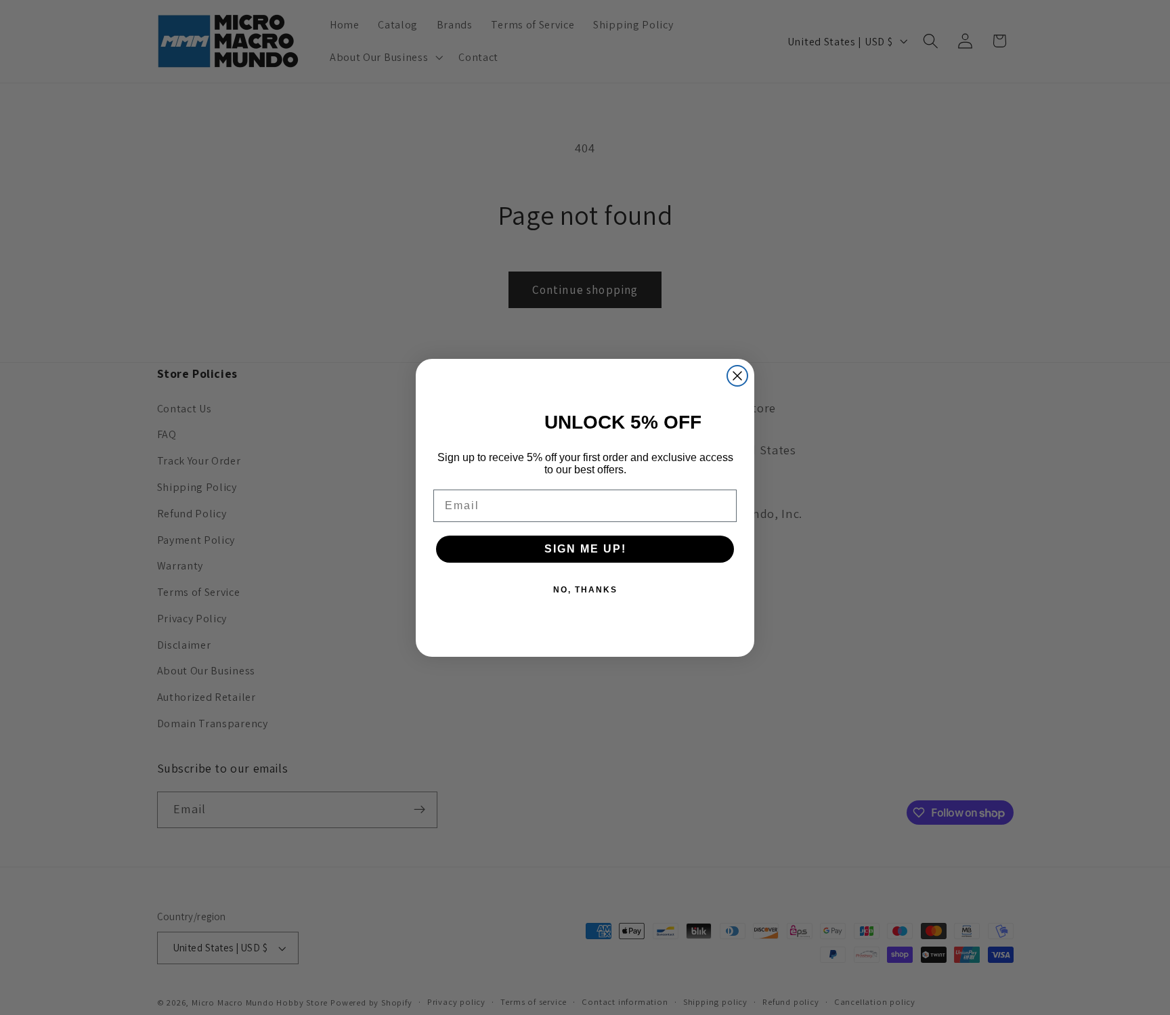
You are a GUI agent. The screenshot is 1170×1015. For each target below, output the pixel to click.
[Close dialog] (737, 376)
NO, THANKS (585, 590)
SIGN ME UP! (585, 549)
